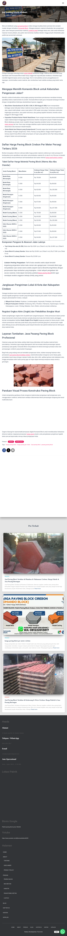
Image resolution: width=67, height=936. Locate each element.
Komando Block (23, 28)
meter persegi (9, 124)
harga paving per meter (23, 444)
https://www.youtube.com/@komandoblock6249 (15, 838)
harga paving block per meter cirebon (17, 641)
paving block (24, 26)
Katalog (6, 917)
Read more (38, 588)
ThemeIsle (40, 931)
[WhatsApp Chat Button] (62, 931)
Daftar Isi (6, 908)
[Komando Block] (5, 3)
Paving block (19, 441)
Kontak (5, 912)
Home (5, 852)
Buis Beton (7, 884)
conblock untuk (33, 30)
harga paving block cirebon (54, 157)
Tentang (7, 860)
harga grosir (30, 434)
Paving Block (8, 879)
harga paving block (44, 273)
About (5, 857)
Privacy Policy (9, 870)
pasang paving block (47, 444)
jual (18, 26)
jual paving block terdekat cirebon (19, 355)
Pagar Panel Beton (10, 893)
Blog (4, 903)
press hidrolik (28, 73)
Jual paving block (36, 444)
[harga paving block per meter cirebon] (33, 614)
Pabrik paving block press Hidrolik (11, 827)
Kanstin (6, 888)
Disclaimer (7, 865)
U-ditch (6, 898)
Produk (11, 441)
